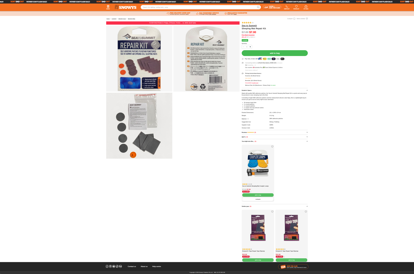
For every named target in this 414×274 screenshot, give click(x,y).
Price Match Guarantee (248, 35)
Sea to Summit (249, 25)
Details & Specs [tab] (247, 90)
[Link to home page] (125, 7)
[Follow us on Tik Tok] (117, 266)
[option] (258, 161)
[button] (245, 164)
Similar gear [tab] (246, 206)
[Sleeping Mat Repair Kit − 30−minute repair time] (206, 59)
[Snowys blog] (120, 266)
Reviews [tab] (249, 132)
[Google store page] (207, 13)
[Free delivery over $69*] (179, 13)
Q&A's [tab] (245, 137)
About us (144, 266)
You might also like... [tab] (249, 141)
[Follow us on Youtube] (113, 266)
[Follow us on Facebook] (107, 266)
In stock (245, 40)
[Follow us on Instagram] (110, 266)
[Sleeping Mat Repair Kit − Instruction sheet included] (139, 126)
